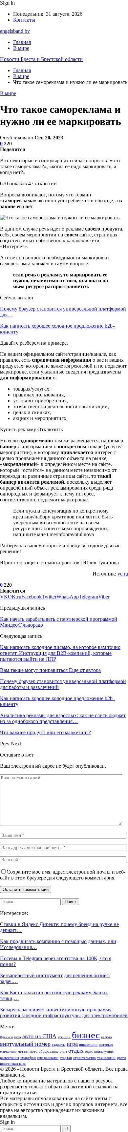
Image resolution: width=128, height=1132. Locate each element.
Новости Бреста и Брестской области (41, 59)
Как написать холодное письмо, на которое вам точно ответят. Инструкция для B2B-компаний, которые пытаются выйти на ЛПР (60, 653)
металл (23, 1051)
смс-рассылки (47, 1058)
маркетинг (8, 1051)
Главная (22, 42)
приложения (104, 1051)
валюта (106, 1037)
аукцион (64, 1037)
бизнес (86, 1035)
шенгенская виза (13, 1063)
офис (89, 1051)
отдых (76, 1050)
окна (63, 1051)
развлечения (9, 1058)
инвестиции (88, 1044)
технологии (106, 1058)
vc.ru (122, 573)
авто (17, 1037)
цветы (121, 1058)
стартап (66, 1058)
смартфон (28, 1058)
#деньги (6, 1037)
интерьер (106, 1044)
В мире (21, 48)
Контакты (24, 20)
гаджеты (58, 1044)
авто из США (39, 1036)
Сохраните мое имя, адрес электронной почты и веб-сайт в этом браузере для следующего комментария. (62, 874)
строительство (84, 1058)
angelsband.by (15, 31)
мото (33, 1051)
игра (72, 1044)
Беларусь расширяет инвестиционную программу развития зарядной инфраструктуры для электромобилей (64, 1012)
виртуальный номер (25, 1044)
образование (48, 1051)
